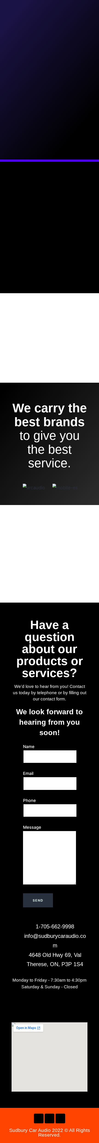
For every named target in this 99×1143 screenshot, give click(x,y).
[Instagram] (49, 1118)
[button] (13, 487)
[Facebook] (39, 1118)
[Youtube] (60, 1118)
